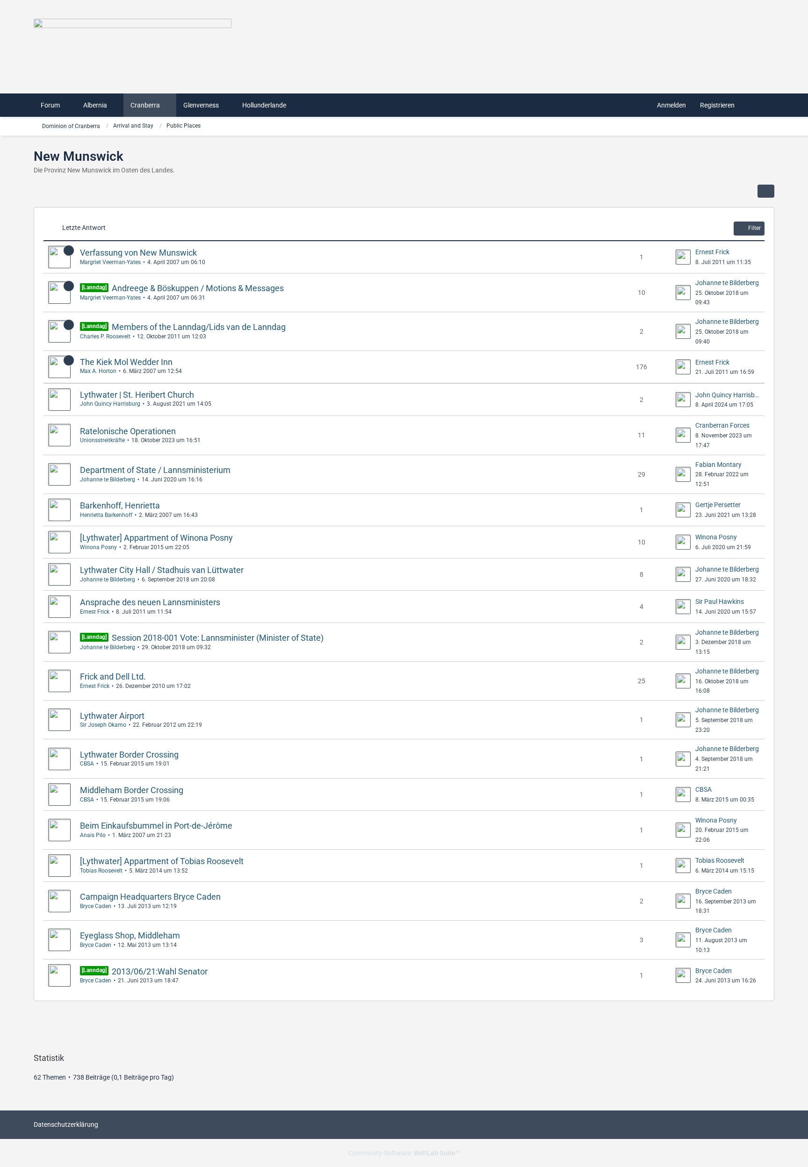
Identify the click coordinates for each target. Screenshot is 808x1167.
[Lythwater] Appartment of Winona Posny (156, 538)
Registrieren (717, 105)
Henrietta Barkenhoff (106, 515)
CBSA (87, 763)
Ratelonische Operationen (128, 431)
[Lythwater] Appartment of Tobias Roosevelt (162, 861)
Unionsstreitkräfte (102, 440)
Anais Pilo (93, 835)
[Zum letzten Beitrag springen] (683, 257)
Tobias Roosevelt (101, 870)
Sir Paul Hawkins (719, 601)
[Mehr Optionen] (766, 191)
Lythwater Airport (112, 716)
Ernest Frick (712, 252)
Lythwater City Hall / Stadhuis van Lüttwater (162, 570)
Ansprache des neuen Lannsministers (150, 602)
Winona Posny (98, 547)
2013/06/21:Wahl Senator (160, 971)
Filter (754, 228)
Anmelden (671, 105)
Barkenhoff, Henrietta (120, 505)
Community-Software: (404, 1153)
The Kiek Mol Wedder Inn (126, 362)
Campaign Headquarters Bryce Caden (150, 897)
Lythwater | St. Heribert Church (137, 395)
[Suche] (758, 105)
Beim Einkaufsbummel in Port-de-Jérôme (156, 826)
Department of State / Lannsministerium (155, 470)
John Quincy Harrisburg (110, 404)
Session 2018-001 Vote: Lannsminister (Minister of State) (218, 638)
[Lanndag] (94, 287)
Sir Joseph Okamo (103, 725)
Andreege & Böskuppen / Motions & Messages (198, 288)
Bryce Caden (95, 906)
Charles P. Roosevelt (105, 336)
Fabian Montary (718, 464)
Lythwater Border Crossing (129, 754)
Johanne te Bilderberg (727, 282)
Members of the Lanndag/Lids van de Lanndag (199, 327)
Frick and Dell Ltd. (113, 676)
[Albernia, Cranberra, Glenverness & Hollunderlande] (404, 42)
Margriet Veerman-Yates (110, 262)
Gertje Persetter (718, 504)
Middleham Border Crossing (131, 790)
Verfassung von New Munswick (138, 253)
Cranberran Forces (722, 425)
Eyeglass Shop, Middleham (130, 935)
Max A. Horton (98, 371)
